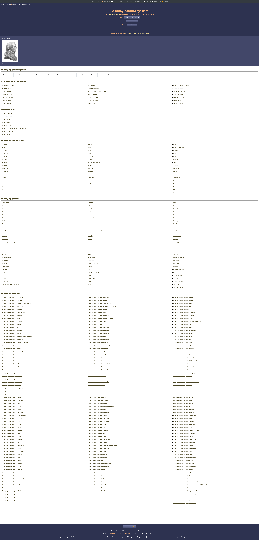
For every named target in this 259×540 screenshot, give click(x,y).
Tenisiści (175, 278)
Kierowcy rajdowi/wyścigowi (94, 217)
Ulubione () (106, 1)
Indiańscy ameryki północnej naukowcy (97, 91)
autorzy (14, 4)
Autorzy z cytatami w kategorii (13, 297)
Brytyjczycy (5, 171)
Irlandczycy (90, 168)
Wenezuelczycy (177, 183)
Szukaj (166, 1)
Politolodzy (176, 208)
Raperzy (175, 233)
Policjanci (175, 205)
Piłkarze (90, 269)
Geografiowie (91, 202)
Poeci (174, 202)
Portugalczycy (176, 150)
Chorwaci (4, 177)
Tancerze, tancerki (177, 275)
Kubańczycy (91, 180)
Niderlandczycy (91, 183)
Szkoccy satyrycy (6, 122)
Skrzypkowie (176, 260)
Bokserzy (4, 227)
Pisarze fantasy (91, 278)
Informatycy (90, 208)
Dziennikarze (5, 260)
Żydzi (174, 192)
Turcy (174, 174)
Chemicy (4, 233)
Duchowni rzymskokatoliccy (8, 248)
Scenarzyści (176, 251)
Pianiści (90, 266)
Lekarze (90, 239)
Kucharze (90, 233)
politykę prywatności (195, 537)
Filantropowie (5, 266)
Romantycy (176, 242)
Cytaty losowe (157, 1)
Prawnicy (175, 214)
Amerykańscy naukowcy (8, 85)
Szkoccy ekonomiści (7, 125)
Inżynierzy (90, 211)
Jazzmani (90, 214)
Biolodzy (4, 223)
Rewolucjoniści (177, 236)
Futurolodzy (5, 281)
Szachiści (175, 272)
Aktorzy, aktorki (5, 202)
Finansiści (4, 272)
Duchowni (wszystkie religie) (9, 242)
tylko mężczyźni (135, 33)
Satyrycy (175, 248)
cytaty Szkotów (131, 24)
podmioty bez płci (144, 33)
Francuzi (90, 144)
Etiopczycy (4, 186)
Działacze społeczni (7, 257)
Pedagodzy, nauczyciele (93, 263)
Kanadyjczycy (91, 177)
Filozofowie (5, 269)
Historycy (90, 205)
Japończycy (90, 174)
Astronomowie (5, 217)
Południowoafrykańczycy (179, 147)
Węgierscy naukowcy (178, 97)
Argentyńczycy (5, 150)
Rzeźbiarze (176, 245)
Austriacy (4, 156)
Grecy (89, 147)
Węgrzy (175, 186)
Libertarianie (91, 242)
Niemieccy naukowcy (93, 100)
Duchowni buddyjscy (7, 245)
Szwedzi (175, 171)
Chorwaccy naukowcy (7, 97)
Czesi (3, 180)
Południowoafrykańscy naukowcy (181, 85)
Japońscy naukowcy (92, 94)
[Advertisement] (129, 514)
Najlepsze (148, 1)
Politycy (175, 211)
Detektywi (4, 236)
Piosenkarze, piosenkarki (94, 272)
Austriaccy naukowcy (7, 91)
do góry (129, 527)
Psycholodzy (176, 227)
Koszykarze (90, 227)
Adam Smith (6, 38)
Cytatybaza (8, 4)
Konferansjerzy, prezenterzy (94, 223)
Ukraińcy (175, 180)
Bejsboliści (4, 220)
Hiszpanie (90, 156)
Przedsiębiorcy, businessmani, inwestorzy (183, 220)
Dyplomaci (4, 254)
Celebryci (4, 230)
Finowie (4, 189)
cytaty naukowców (131, 21)
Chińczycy (4, 174)
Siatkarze (175, 254)
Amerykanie (5, 144)
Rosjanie (175, 156)
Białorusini (4, 165)
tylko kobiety (128, 33)
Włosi (174, 189)
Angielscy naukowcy (7, 88)
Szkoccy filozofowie (7, 113)
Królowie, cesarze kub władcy (95, 230)
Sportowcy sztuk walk (178, 269)
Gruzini (89, 150)
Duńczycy (4, 183)
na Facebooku (127, 533)
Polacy (175, 144)
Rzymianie (176, 159)
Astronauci (4, 214)
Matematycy (90, 248)
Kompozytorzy (91, 220)
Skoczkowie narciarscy (178, 257)
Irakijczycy (90, 165)
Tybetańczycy (176, 177)
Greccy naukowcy (92, 85)
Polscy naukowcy (92, 103)
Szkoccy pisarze (6, 119)
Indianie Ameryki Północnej (94, 162)
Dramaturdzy (5, 239)
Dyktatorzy (4, 251)
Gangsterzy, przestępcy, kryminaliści (10, 284)
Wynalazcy (176, 284)
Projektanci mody (177, 217)
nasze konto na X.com (115, 533)
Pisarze (89, 275)
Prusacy (175, 153)
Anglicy (4, 147)
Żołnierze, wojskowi (178, 287)
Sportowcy (175, 266)
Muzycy (89, 254)
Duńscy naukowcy (6, 100)
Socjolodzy (176, 263)
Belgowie (4, 162)
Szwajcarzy (176, 168)
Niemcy (89, 186)
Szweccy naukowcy (178, 94)
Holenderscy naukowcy (93, 88)
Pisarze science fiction (93, 281)
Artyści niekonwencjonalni (8, 211)
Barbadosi (4, 159)
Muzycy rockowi (91, 257)
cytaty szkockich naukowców (132, 17)
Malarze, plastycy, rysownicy (94, 245)
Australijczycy (5, 153)
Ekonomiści (5, 263)
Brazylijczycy (5, 168)
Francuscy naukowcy (7, 103)
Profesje (130, 1)
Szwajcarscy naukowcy (179, 91)
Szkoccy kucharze (6, 134)
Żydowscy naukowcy (178, 103)
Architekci (4, 208)
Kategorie (115, 1)
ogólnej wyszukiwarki (114, 14)
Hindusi (89, 153)
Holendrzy (90, 159)
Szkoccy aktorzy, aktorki (8, 131)
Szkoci (18, 4)
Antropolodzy (5, 205)
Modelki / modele (92, 251)
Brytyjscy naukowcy (7, 94)
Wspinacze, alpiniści (178, 281)
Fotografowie (5, 278)
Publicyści (175, 230)
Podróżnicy (90, 284)
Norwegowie (91, 189)
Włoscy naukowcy (177, 100)
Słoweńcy (175, 162)
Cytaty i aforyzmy (96, 1)
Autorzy (123, 1)
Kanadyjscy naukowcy (93, 97)
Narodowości (138, 1)
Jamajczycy (90, 171)
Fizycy (3, 275)
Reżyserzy (175, 239)
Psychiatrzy (176, 223)
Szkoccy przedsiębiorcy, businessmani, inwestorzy (14, 128)
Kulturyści (90, 236)
